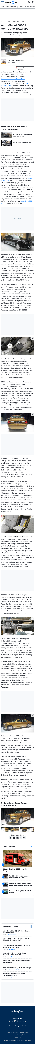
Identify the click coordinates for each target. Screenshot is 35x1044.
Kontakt (24, 1026)
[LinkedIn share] (17, 838)
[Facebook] (9, 1021)
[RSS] (26, 1021)
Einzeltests (11, 942)
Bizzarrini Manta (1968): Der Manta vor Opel (17, 968)
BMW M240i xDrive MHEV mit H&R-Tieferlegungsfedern (14, 974)
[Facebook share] (11, 838)
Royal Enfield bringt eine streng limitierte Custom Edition (16, 961)
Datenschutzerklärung (12, 1032)
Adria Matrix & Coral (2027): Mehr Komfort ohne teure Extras (16, 932)
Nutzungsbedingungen (24, 1035)
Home (3, 21)
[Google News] (17, 1021)
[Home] (11, 2)
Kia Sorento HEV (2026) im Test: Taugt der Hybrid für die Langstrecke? (16, 939)
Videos (21, 6)
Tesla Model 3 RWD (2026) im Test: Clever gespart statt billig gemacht (16, 946)
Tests (7, 6)
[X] (12, 1021)
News (2, 6)
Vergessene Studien (15, 969)
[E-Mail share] (24, 838)
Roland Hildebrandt (17, 60)
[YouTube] (23, 1021)
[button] (3, 829)
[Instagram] (20, 1021)
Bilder (27, 6)
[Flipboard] (15, 1021)
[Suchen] (29, 2)
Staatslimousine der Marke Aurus (13, 79)
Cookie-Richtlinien (24, 1032)
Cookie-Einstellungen (10, 1035)
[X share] (14, 838)
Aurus (8, 21)
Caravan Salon (12, 934)
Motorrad (11, 964)
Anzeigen (17, 1026)
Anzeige (10, 977)
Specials (13, 6)
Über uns (11, 1026)
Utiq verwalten (17, 1037)
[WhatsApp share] (21, 838)
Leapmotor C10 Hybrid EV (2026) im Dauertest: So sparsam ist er (14, 954)
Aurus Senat (16, 21)
